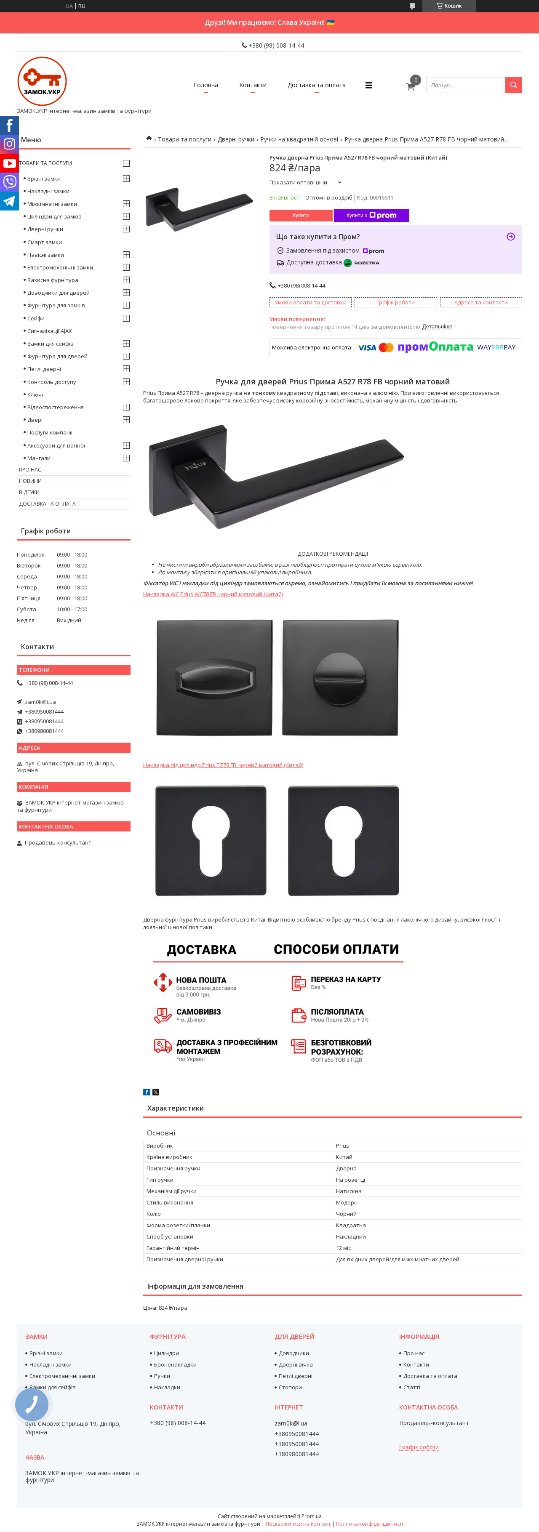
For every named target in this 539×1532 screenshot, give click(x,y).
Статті (411, 1387)
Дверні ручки (236, 139)
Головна (206, 85)
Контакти (253, 85)
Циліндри (166, 1353)
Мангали (39, 458)
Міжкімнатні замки (52, 204)
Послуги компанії (49, 432)
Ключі (35, 394)
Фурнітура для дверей (57, 356)
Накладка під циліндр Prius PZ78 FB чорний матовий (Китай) (223, 765)
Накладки (167, 1387)
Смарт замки (44, 242)
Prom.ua (312, 1516)
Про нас (30, 469)
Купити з (357, 215)
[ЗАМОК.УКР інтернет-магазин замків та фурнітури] (42, 81)
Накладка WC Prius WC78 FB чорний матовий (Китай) (213, 594)
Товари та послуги (184, 139)
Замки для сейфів (50, 343)
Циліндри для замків (54, 216)
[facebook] (146, 1093)
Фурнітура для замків (56, 305)
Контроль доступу (51, 382)
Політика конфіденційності (369, 1523)
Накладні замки (48, 191)
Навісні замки (45, 254)
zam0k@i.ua (40, 701)
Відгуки (29, 492)
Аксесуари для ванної (56, 445)
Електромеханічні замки (60, 267)
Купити (301, 215)
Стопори (290, 1387)
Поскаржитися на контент (298, 1523)
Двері (35, 420)
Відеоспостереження (55, 407)
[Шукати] (513, 85)
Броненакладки (175, 1364)
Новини (30, 481)
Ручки (162, 1376)
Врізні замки (44, 178)
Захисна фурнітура (52, 280)
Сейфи (36, 318)
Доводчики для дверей (58, 292)
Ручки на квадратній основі (299, 139)
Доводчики (294, 1353)
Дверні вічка (296, 1364)
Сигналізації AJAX (49, 331)
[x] (155, 1093)
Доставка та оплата (317, 85)
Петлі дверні (44, 369)
